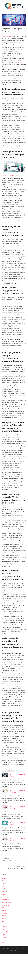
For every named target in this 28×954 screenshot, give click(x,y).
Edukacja (4, 886)
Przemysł (4, 913)
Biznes (4, 878)
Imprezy (4, 891)
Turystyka (5, 929)
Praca (3, 908)
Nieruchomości (6, 902)
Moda (3, 897)
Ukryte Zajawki (6, 932)
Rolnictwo (5, 916)
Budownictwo (6, 881)
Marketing (5, 894)
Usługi (4, 937)
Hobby (4, 889)
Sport (3, 921)
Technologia (5, 924)
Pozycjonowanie (6, 36)
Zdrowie (4, 943)
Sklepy (4, 918)
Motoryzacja (5, 899)
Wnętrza (4, 940)
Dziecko (4, 883)
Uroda (4, 934)
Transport (4, 926)
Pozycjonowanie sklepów (8, 175)
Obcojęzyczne (6, 905)
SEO (18, 62)
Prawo (4, 910)
